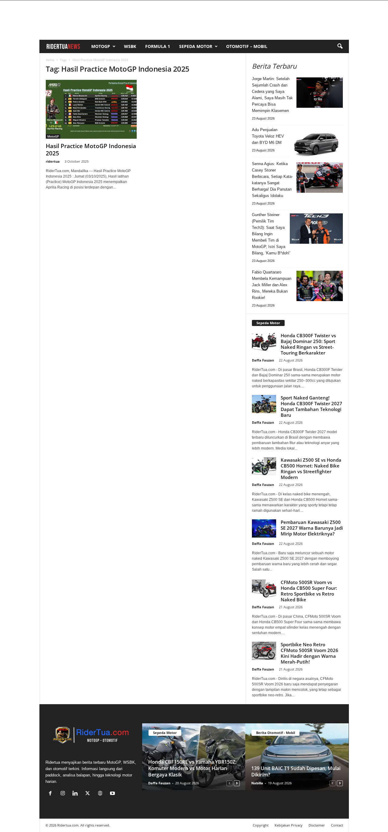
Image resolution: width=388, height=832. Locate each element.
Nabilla (257, 783)
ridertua (53, 161)
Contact (337, 825)
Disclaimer (317, 825)
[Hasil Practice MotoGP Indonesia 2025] (91, 109)
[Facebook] (51, 794)
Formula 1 (157, 46)
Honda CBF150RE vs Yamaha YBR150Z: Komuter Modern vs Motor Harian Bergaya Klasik (192, 768)
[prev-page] (229, 783)
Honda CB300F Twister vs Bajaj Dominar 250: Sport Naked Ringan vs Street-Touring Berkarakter (308, 344)
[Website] (101, 794)
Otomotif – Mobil (246, 46)
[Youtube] (113, 794)
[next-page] (237, 783)
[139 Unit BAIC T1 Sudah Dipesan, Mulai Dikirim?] (297, 756)
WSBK (130, 46)
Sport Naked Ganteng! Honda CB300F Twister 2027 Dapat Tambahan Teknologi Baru (311, 406)
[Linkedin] (76, 794)
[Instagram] (64, 794)
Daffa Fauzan (263, 360)
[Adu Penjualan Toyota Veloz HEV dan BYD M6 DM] (316, 143)
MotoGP (100, 46)
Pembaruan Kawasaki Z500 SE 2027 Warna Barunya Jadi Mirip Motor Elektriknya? (312, 528)
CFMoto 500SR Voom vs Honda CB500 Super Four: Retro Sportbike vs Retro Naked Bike (309, 591)
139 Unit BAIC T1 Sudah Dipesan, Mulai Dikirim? (295, 771)
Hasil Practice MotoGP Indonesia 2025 (91, 149)
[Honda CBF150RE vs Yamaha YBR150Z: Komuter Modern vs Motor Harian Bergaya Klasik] (194, 756)
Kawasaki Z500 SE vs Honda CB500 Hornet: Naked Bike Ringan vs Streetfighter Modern (311, 468)
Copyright (261, 825)
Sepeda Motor (195, 46)
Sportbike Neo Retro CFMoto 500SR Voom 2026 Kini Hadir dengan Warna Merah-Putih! (309, 653)
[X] (89, 794)
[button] (339, 46)
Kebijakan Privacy (289, 825)
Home (50, 60)
